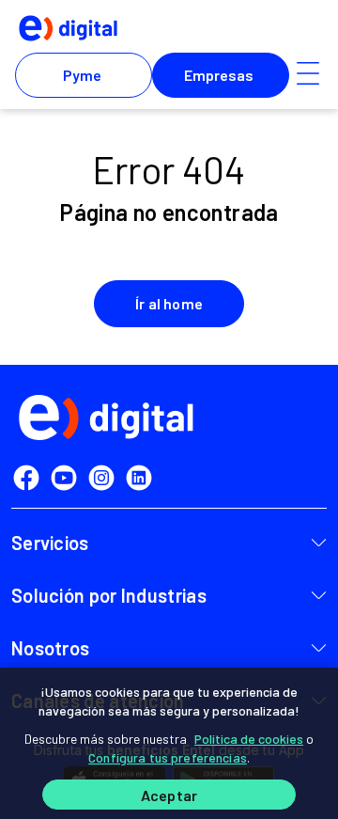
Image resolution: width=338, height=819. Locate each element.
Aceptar (169, 795)
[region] (169, 743)
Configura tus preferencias (167, 757)
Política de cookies (248, 739)
